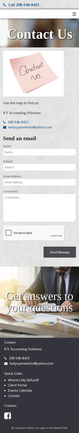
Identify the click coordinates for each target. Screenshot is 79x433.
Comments (10, 191)
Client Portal (17, 385)
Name (7, 146)
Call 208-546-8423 (23, 4)
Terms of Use (61, 427)
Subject (8, 161)
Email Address (12, 176)
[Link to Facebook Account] (9, 415)
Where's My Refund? (23, 380)
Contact (14, 396)
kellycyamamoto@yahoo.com (30, 127)
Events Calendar (20, 390)
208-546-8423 (18, 122)
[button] (73, 14)
